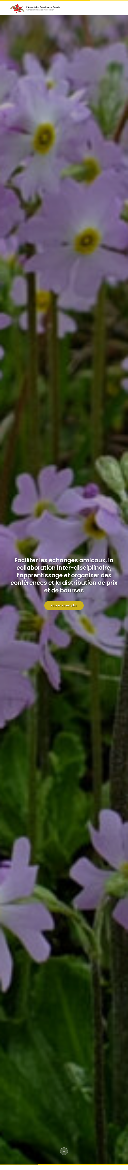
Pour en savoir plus (64, 605)
